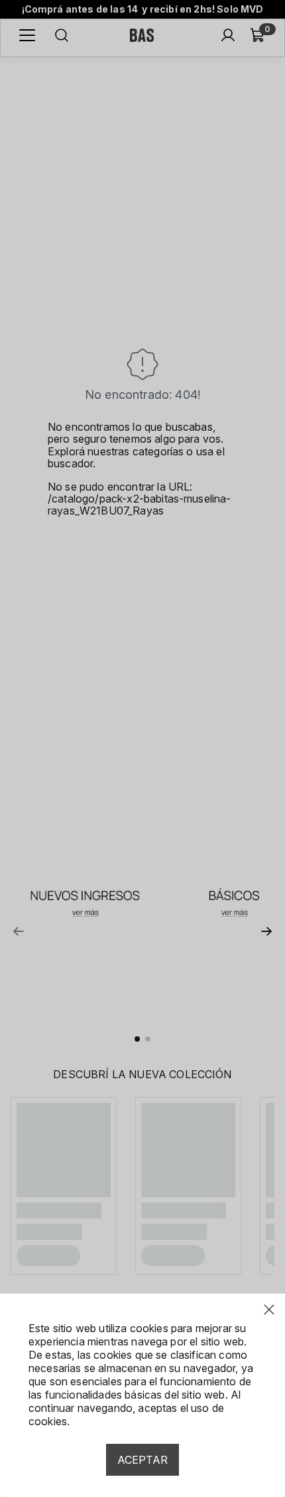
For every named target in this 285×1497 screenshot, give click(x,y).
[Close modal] (269, 1309)
